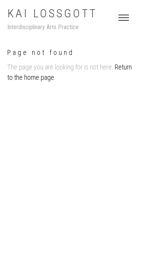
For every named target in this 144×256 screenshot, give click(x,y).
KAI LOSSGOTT (52, 13)
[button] (123, 17)
